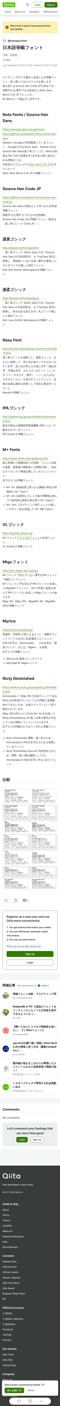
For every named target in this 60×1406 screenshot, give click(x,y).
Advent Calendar (11, 1277)
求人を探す (14, 1390)
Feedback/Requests (13, 1236)
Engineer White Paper (14, 1293)
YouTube (7, 1334)
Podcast (7, 1340)
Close (31, 1390)
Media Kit (7, 1231)
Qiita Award (9, 1288)
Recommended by (27, 985)
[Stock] (15, 900)
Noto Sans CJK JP (39, 164)
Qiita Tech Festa (11, 1283)
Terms (6, 1215)
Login (37, 4)
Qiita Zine (7, 1359)
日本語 (13, 55)
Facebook (8, 1329)
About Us (7, 1379)
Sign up (30, 954)
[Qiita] (9, 4)
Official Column (10, 1272)
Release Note (9, 1261)
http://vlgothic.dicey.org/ (18, 533)
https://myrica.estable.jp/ (18, 629)
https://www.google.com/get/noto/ (24, 129)
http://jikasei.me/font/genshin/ (21, 247)
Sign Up (37, 1139)
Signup (51, 4)
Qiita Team (8, 1354)
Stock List (20, 11)
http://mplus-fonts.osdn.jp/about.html (25, 458)
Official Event (50, 11)
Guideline (7, 1225)
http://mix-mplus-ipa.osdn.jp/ (20, 570)
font (6, 55)
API (4, 1298)
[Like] (6, 900)
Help (5, 1241)
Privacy (6, 1220)
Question (34, 11)
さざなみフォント (29, 537)
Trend (7, 11)
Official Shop (9, 1365)
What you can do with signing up (24, 946)
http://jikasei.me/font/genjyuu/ (21, 298)
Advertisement (10, 1247)
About (6, 1209)
